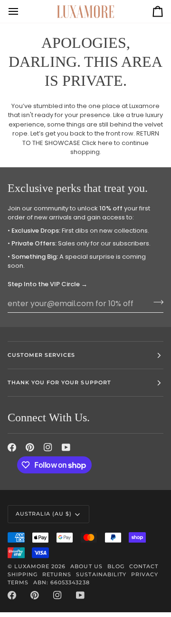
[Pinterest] (30, 447)
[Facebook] (12, 447)
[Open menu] (22, 11)
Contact (143, 566)
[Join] (155, 302)
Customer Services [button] (41, 355)
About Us (86, 566)
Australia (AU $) (44, 513)
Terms (18, 582)
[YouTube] (66, 447)
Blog (115, 566)
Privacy (144, 574)
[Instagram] (48, 447)
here (105, 142)
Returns (56, 574)
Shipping (23, 574)
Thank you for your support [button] (59, 382)
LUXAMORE (31, 566)
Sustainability (101, 574)
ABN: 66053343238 (61, 582)
